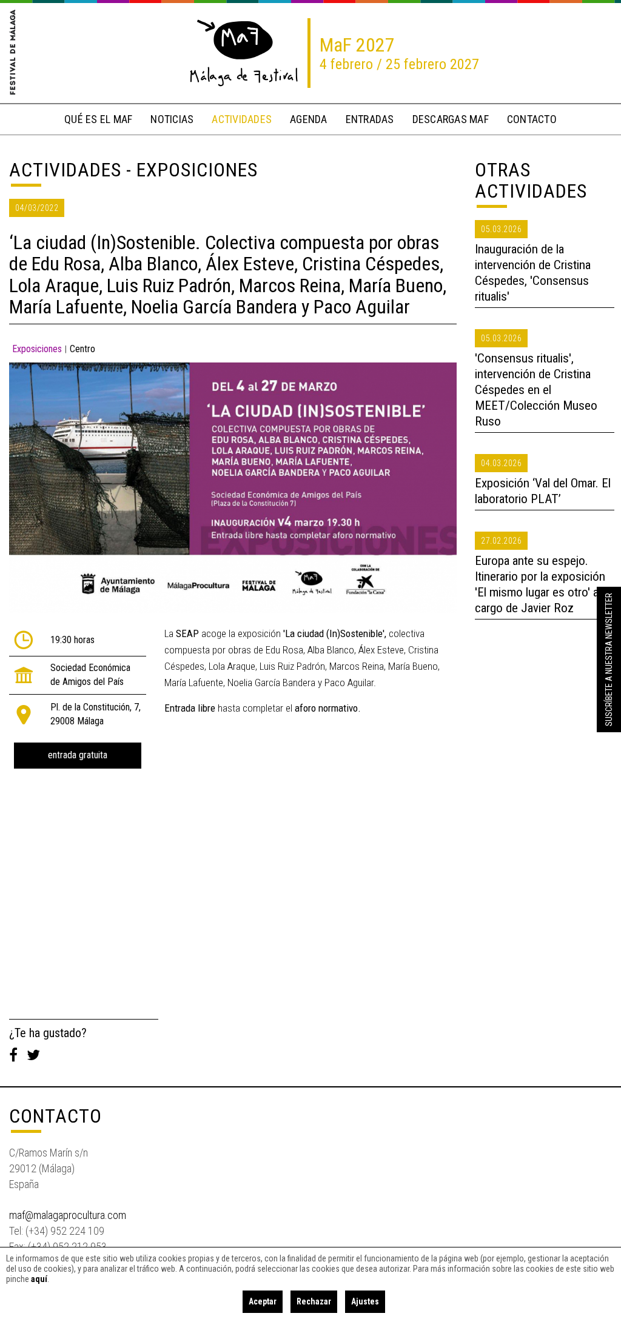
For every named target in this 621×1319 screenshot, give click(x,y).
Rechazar (314, 1301)
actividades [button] (242, 119)
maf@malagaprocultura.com (67, 1215)
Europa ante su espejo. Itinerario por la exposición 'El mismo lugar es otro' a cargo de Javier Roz (540, 584)
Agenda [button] (308, 119)
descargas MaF (450, 119)
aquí (39, 1279)
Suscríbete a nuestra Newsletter (609, 659)
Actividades (65, 169)
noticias (171, 119)
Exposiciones (37, 349)
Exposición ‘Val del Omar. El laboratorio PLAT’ (543, 491)
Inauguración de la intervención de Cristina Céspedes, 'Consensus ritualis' (533, 273)
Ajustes (365, 1301)
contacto (532, 119)
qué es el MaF (98, 119)
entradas (370, 119)
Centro (82, 349)
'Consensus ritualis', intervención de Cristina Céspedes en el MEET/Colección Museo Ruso (536, 390)
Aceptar (263, 1301)
